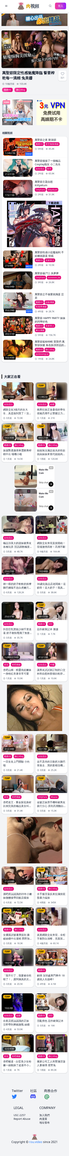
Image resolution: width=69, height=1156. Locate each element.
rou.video (35, 1142)
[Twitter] (17, 1096)
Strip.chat (43, 482)
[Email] (50, 1096)
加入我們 (44, 1115)
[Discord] (33, 1096)
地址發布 (44, 1122)
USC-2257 (19, 1115)
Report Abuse (22, 1119)
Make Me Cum (44, 471)
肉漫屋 (43, 1119)
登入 (60, 6)
